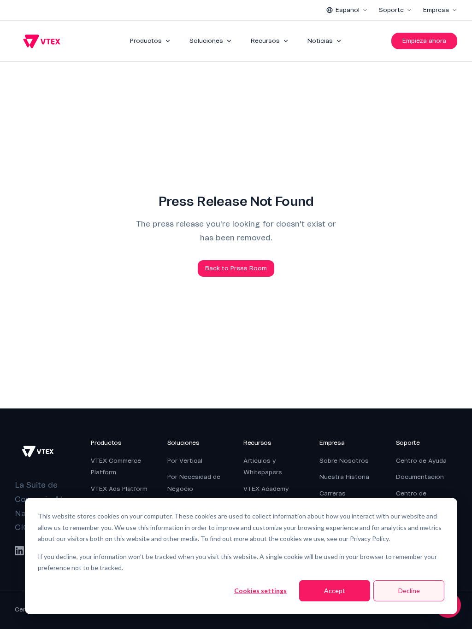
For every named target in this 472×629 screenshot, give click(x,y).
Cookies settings (260, 590)
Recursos (265, 41)
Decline (409, 590)
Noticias (320, 41)
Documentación (420, 477)
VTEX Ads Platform (119, 489)
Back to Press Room (236, 268)
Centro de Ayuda (421, 461)
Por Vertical (184, 461)
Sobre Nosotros (344, 461)
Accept (334, 590)
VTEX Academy (266, 489)
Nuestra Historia (344, 477)
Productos (146, 41)
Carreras (332, 493)
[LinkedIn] (19, 550)
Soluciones (206, 41)
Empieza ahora (424, 41)
